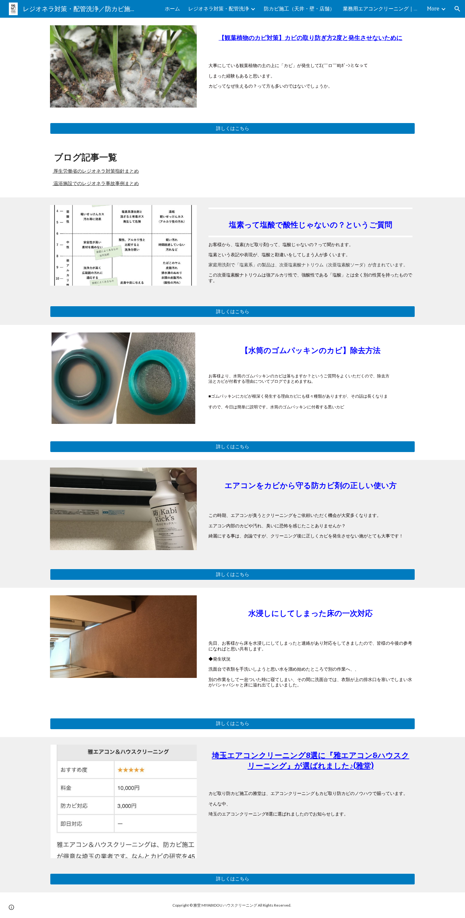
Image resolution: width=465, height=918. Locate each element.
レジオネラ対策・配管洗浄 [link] (218, 9)
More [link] (433, 9)
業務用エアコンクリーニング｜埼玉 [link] (381, 9)
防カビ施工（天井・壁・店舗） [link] (299, 9)
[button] (457, 8)
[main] (310, 39)
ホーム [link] (172, 9)
